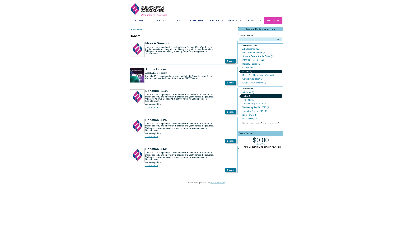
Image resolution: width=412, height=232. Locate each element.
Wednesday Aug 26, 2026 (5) (255, 107)
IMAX (177, 20)
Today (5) (246, 96)
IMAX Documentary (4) (253, 60)
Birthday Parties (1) (251, 64)
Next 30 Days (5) (250, 118)
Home (139, 20)
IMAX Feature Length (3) (253, 52)
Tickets (158, 20)
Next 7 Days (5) (249, 115)
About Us (254, 20)
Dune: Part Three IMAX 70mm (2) (258, 75)
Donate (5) (247, 71)
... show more (151, 107)
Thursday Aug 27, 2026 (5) (254, 111)
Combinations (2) (250, 67)
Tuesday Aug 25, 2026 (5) (254, 103)
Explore (196, 20)
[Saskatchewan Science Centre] (148, 16)
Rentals (235, 20)
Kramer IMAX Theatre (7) (254, 83)
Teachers (216, 20)
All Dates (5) (248, 92)
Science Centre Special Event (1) (257, 56)
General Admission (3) (252, 79)
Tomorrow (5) (248, 100)
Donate (273, 20)
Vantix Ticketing (218, 182)
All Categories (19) (251, 49)
